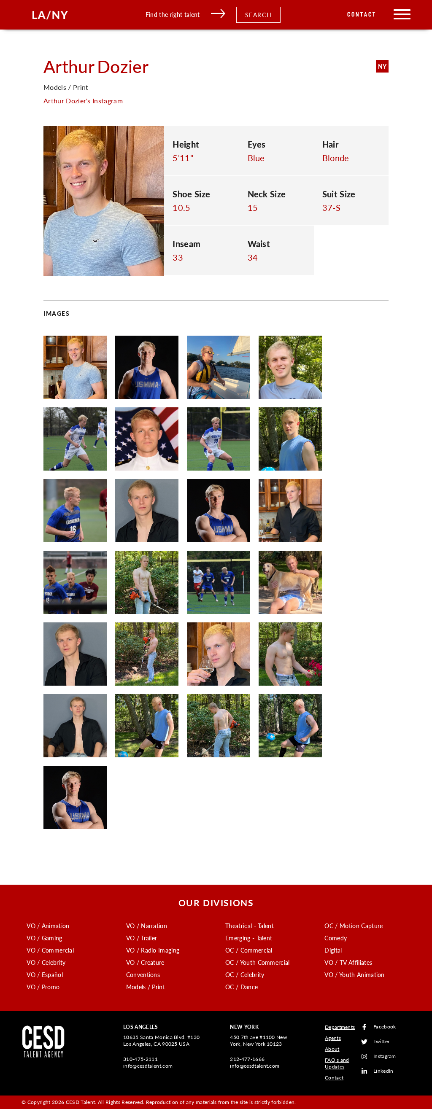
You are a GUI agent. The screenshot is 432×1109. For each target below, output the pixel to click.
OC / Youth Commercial (257, 962)
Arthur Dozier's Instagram (83, 100)
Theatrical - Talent (249, 925)
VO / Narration (146, 925)
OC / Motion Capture (353, 925)
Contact (361, 15)
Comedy (335, 938)
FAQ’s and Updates (337, 1063)
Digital (333, 950)
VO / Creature (145, 962)
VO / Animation (48, 925)
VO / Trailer (141, 938)
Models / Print (145, 986)
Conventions (143, 974)
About (332, 1048)
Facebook (384, 1027)
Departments (340, 1027)
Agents (333, 1038)
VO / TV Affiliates (348, 962)
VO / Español (45, 974)
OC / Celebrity (244, 974)
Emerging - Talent (248, 938)
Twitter (381, 1042)
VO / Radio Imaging (153, 950)
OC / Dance (241, 986)
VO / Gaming (44, 938)
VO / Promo (43, 986)
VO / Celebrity (46, 962)
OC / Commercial (249, 950)
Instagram (384, 1056)
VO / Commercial (50, 950)
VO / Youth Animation (354, 974)
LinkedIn (383, 1071)
